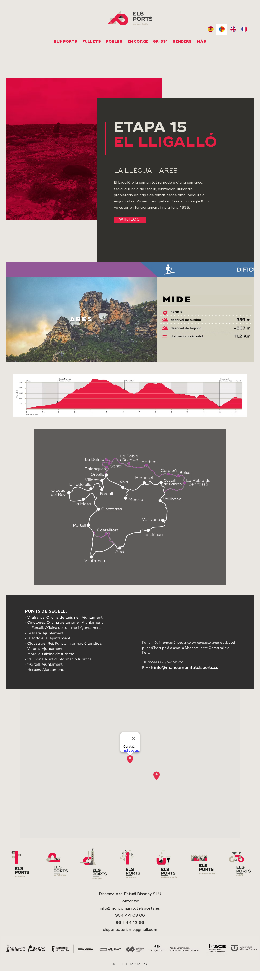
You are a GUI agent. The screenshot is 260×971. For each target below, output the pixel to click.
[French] (244, 29)
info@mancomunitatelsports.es (186, 667)
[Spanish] (210, 29)
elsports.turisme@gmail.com (130, 929)
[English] (233, 29)
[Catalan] (222, 29)
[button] (137, 41)
